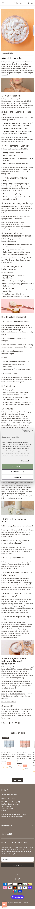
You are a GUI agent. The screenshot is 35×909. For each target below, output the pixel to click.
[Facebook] (16, 879)
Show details (25, 461)
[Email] (19, 723)
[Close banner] (32, 430)
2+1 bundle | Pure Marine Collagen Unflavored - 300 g (8, 756)
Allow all (17, 466)
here (28, 455)
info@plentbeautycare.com (9, 804)
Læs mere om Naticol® (8, 702)
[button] (2, 2)
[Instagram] (19, 879)
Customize (16, 472)
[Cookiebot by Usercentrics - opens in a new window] (22, 430)
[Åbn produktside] (24, 743)
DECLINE (17, 477)
